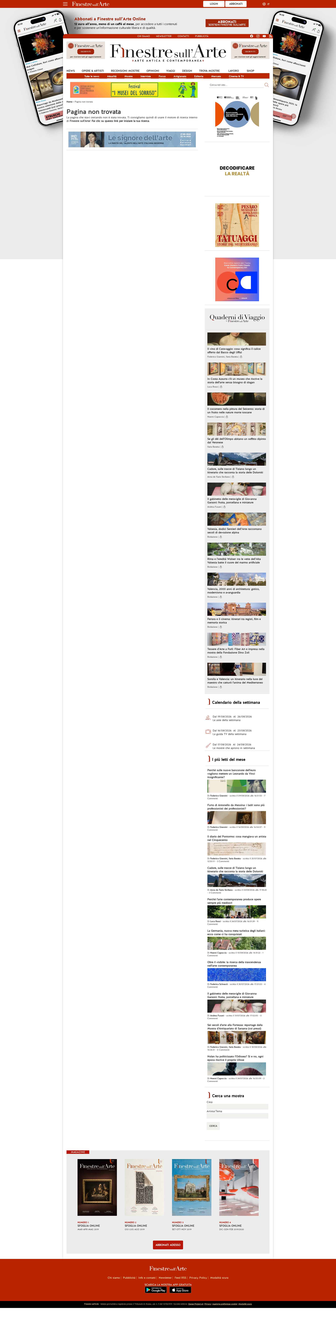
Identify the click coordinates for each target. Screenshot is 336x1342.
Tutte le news (91, 76)
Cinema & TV (236, 76)
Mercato (216, 76)
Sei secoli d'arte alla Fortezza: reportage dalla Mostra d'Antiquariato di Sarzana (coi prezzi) (234, 1026)
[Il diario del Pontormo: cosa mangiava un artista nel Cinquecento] (236, 849)
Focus (162, 76)
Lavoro (233, 71)
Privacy (207, 1304)
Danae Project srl (195, 1304)
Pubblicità (201, 36)
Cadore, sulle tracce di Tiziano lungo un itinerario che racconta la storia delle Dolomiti (235, 470)
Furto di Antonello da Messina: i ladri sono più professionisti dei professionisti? (236, 806)
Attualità (112, 76)
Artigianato (180, 76)
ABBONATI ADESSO (168, 1245)
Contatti (183, 36)
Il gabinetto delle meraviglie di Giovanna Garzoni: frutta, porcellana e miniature (232, 500)
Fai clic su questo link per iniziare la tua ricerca (120, 121)
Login (214, 4)
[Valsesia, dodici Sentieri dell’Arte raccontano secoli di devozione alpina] (236, 520)
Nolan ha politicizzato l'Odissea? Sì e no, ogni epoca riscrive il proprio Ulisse (235, 1058)
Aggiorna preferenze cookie (224, 1304)
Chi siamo (143, 36)
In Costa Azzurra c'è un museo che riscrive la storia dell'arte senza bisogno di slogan (234, 380)
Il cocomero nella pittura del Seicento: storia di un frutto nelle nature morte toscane (236, 410)
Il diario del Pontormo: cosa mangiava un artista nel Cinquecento (236, 838)
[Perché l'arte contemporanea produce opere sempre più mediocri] (236, 912)
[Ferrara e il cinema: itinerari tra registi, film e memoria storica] (236, 610)
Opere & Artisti (93, 71)
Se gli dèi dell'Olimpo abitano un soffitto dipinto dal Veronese (236, 440)
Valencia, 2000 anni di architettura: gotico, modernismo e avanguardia (233, 590)
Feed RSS (180, 1278)
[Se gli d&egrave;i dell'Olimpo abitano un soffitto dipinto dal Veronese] (236, 430)
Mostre (128, 76)
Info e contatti (147, 1278)
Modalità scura (219, 1278)
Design (187, 71)
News (70, 71)
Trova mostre (209, 71)
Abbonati (236, 4)
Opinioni (152, 71)
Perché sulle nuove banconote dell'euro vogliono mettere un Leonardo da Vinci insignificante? (231, 773)
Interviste (146, 76)
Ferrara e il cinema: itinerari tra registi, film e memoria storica (234, 620)
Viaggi (170, 71)
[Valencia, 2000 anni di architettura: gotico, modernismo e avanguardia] (236, 580)
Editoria (198, 76)
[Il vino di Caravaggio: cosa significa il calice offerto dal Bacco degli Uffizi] (236, 339)
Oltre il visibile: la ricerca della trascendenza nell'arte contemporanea (234, 963)
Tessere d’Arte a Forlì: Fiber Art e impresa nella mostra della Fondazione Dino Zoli (235, 650)
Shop (250, 71)
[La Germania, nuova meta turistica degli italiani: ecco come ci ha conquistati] (236, 944)
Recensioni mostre (125, 71)
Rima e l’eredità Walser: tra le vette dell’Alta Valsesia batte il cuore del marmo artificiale (234, 560)
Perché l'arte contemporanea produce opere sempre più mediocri (234, 901)
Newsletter (164, 36)
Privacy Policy (198, 1278)
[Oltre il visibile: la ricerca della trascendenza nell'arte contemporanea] (236, 975)
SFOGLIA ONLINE (89, 1226)
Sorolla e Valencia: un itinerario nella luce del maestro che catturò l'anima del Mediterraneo (235, 680)
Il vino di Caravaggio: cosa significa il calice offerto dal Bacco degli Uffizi (234, 350)
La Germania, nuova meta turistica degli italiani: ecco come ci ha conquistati (236, 932)
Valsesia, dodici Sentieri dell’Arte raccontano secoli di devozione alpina (234, 530)
